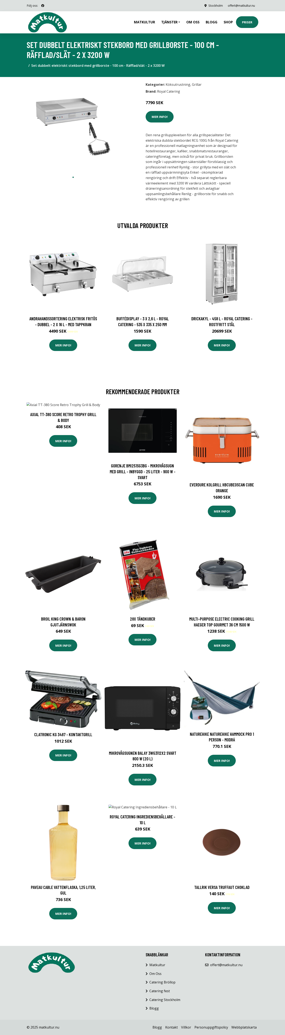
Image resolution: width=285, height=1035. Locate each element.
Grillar (197, 84)
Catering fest (159, 991)
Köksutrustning (178, 84)
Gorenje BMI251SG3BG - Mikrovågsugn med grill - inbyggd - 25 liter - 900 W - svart (142, 471)
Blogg (211, 22)
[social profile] (43, 6)
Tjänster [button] (169, 22)
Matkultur (144, 22)
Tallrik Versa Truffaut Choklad (222, 887)
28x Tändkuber (142, 618)
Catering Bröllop (162, 982)
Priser (247, 22)
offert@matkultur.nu (241, 6)
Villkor (186, 1027)
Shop (228, 22)
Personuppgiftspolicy (211, 1027)
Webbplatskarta (244, 1027)
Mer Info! (160, 117)
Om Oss (155, 973)
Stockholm (215, 6)
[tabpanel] (73, 126)
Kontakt (171, 1027)
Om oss (192, 22)
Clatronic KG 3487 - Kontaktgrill (63, 734)
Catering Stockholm (164, 999)
